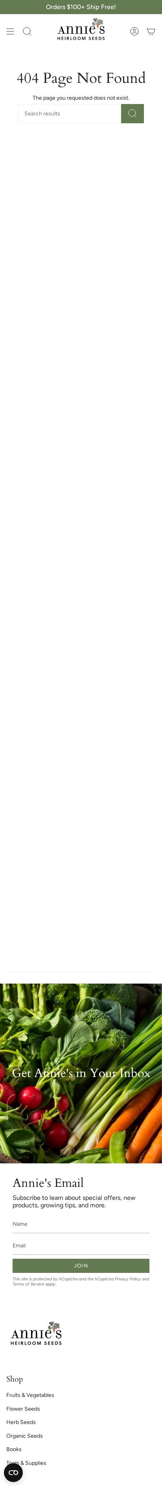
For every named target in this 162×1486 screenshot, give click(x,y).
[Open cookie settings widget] (13, 1472)
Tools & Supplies (26, 1463)
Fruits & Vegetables (30, 1395)
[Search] (132, 113)
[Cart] (151, 31)
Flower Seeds (23, 1409)
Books (14, 1449)
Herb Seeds (21, 1422)
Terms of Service (28, 1284)
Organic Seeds (24, 1436)
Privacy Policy (128, 1279)
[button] (27, 31)
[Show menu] (10, 31)
